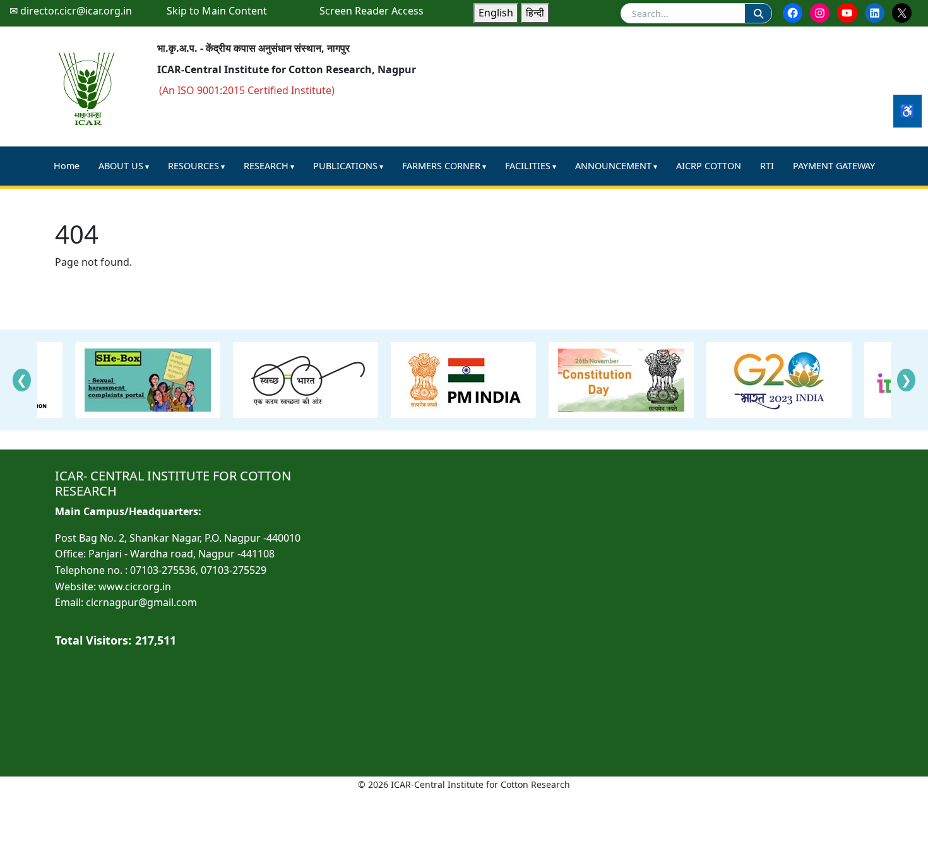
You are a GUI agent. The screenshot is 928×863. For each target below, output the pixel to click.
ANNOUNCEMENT (613, 166)
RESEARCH (266, 166)
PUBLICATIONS (345, 166)
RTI (767, 166)
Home (67, 166)
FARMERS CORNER (441, 166)
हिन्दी (535, 13)
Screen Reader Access (371, 11)
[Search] (758, 13)
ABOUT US (120, 166)
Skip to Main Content (217, 11)
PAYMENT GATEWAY (834, 166)
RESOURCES (193, 166)
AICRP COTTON (708, 166)
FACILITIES (527, 166)
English (496, 13)
